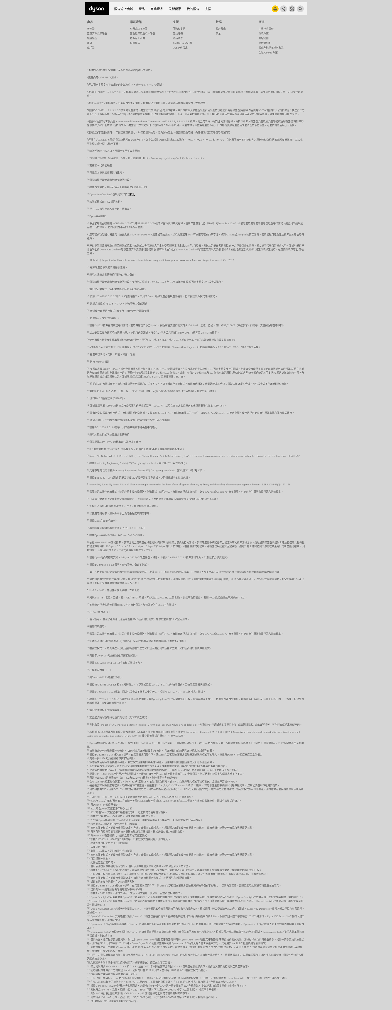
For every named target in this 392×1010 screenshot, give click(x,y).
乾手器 (91, 47)
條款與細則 (265, 43)
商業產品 (156, 9)
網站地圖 (264, 38)
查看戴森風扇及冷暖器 (142, 33)
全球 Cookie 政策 (268, 52)
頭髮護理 (92, 38)
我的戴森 (193, 9)
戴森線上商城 (123, 9)
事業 (218, 33)
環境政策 (264, 33)
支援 (208, 9)
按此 (132, 194)
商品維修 (178, 38)
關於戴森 (221, 28)
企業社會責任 (266, 28)
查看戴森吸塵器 (138, 28)
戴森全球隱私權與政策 (271, 47)
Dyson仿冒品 (180, 47)
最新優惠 (175, 9)
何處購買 (135, 43)
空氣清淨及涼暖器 (97, 33)
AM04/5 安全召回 (182, 43)
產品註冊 (178, 33)
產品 (142, 9)
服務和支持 (179, 28)
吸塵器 (91, 28)
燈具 (89, 43)
